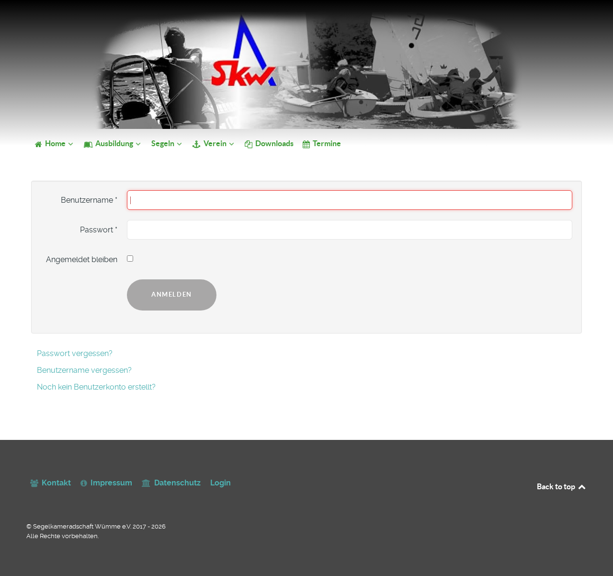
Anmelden (171, 294)
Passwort (98, 229)
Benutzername (89, 200)
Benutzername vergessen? (84, 370)
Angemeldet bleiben (81, 259)
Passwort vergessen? (75, 353)
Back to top (557, 486)
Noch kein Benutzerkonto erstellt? (96, 387)
